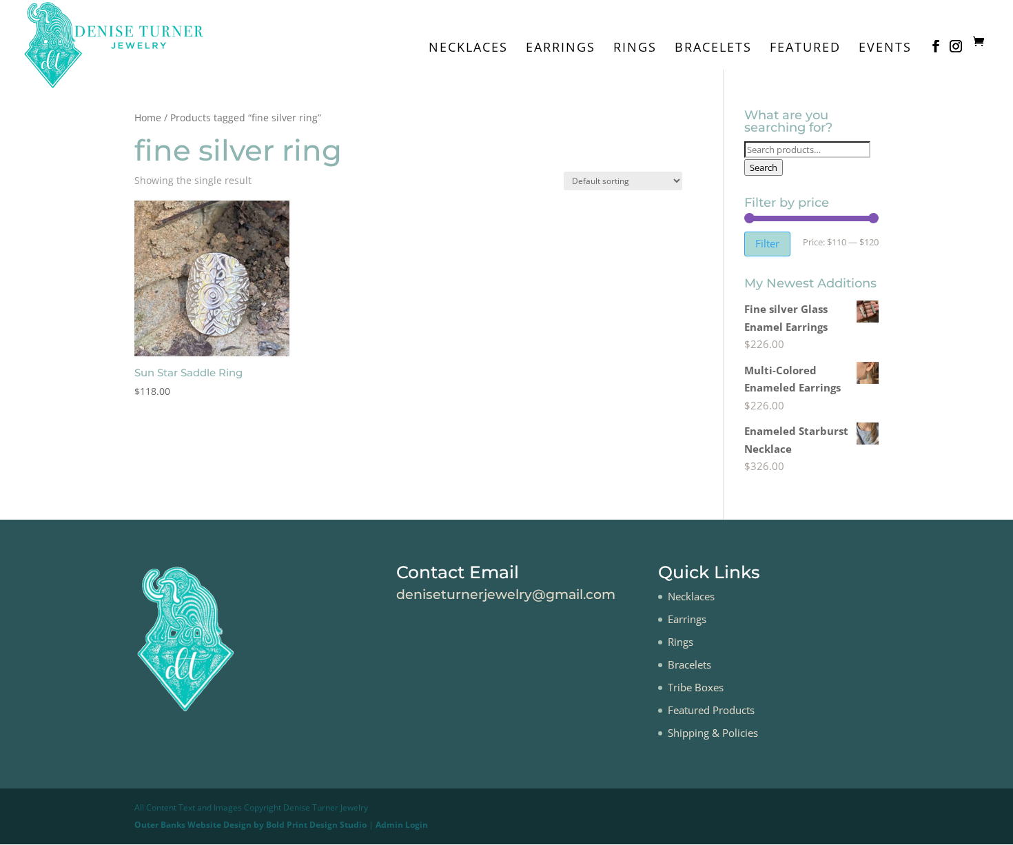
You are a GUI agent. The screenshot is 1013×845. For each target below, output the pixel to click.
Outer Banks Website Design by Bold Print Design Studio (250, 825)
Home (147, 117)
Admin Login (402, 825)
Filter (767, 243)
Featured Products (711, 710)
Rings (635, 48)
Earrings (560, 48)
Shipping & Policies (713, 733)
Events (885, 48)
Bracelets (713, 48)
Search (763, 167)
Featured (805, 48)
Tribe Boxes (696, 687)
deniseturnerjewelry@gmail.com (505, 594)
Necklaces (468, 48)
